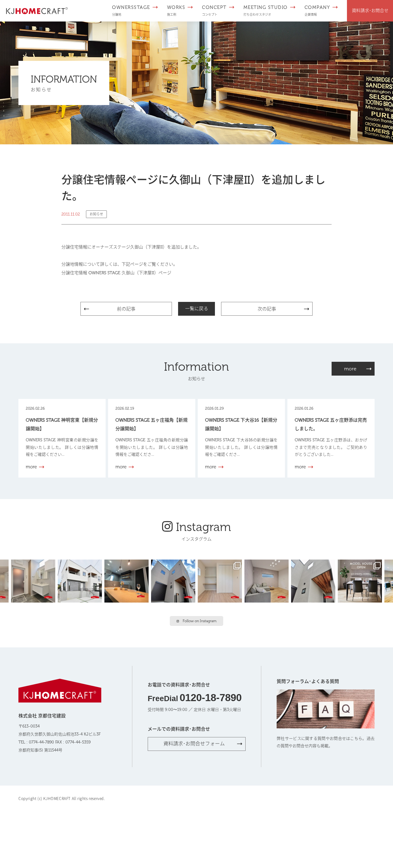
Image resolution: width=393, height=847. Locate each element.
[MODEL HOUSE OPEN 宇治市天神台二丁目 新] (127, 580)
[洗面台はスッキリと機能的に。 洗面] (34, 580)
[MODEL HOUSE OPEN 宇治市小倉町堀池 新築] (221, 580)
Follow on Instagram (199, 621)
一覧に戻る (196, 308)
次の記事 (267, 309)
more (350, 369)
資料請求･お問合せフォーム (194, 744)
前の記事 (126, 309)
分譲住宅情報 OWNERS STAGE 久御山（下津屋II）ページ (116, 272)
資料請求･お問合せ (370, 10)
